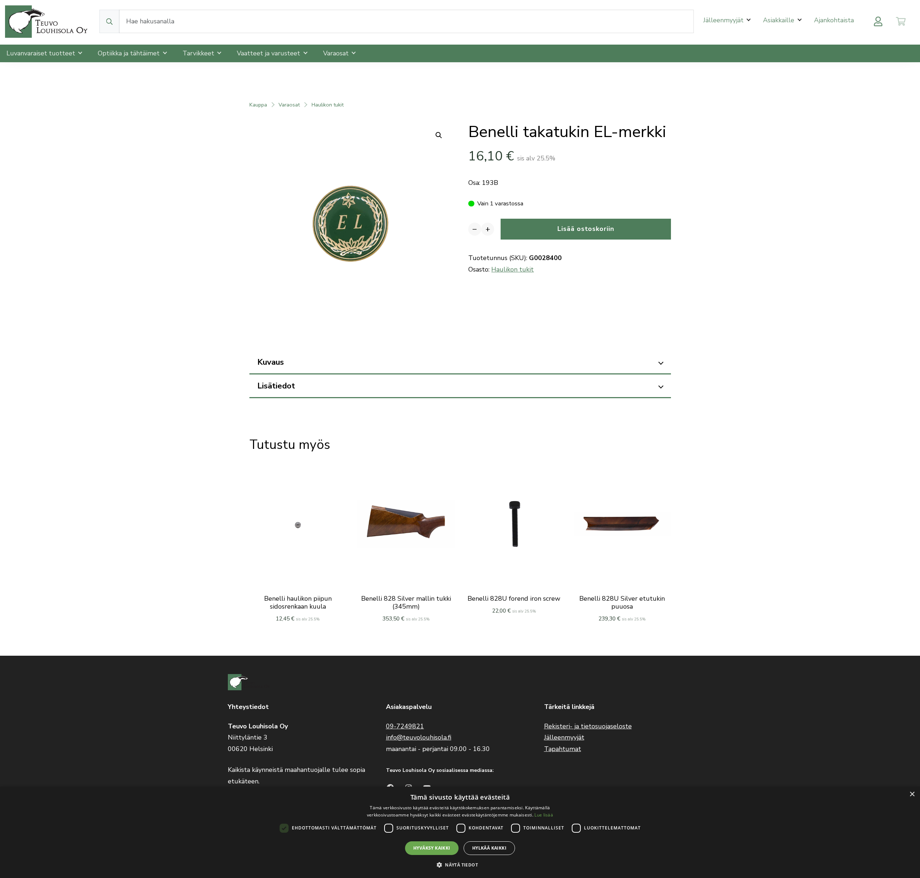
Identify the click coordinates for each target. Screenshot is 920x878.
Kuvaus (270, 362)
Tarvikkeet (199, 53)
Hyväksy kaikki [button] (431, 848)
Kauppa (258, 104)
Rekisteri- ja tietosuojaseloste (588, 726)
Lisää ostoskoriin (585, 228)
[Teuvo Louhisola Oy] (47, 21)
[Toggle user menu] (878, 21)
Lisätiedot (276, 385)
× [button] (912, 794)
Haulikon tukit (328, 104)
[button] (460, 864)
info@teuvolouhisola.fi (418, 737)
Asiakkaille (779, 20)
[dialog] (460, 832)
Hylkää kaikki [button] (489, 848)
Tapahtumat (562, 749)
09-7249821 (405, 726)
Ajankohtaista (834, 20)
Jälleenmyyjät (724, 20)
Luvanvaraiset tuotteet (41, 53)
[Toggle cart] (901, 21)
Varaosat (336, 53)
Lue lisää (543, 815)
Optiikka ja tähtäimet (129, 53)
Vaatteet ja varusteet (269, 53)
